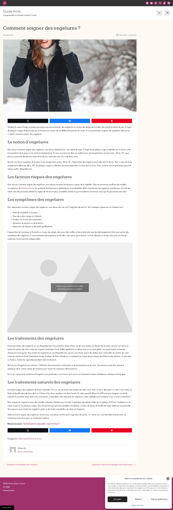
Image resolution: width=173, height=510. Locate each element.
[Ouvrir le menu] (159, 13)
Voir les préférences (159, 499)
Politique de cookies (137, 505)
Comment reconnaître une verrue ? (22, 464)
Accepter (117, 499)
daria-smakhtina (25, 451)
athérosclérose (27, 188)
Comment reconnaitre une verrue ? (41, 424)
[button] (168, 478)
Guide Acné (12, 11)
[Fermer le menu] (167, 13)
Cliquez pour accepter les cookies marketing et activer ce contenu (69, 287)
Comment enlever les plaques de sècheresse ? (112, 464)
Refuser (138, 499)
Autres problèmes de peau (30, 439)
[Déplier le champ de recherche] (5, 3)
